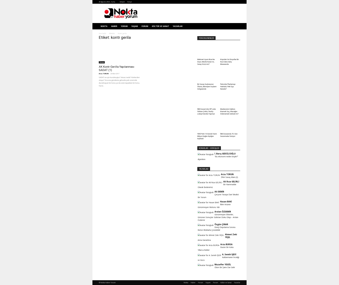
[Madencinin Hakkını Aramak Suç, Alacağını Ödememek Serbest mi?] (230, 100)
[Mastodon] (238, 2)
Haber (114, 26)
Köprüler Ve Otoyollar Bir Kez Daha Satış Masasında (229, 61)
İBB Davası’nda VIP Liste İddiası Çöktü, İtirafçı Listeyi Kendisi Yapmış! (206, 111)
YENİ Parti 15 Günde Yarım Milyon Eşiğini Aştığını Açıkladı (207, 136)
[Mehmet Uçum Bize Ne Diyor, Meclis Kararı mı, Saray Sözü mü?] (207, 50)
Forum (145, 26)
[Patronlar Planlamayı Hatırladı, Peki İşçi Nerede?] (230, 75)
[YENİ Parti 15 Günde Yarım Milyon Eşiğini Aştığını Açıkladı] (207, 125)
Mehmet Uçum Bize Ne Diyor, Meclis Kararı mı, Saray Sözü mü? (206, 61)
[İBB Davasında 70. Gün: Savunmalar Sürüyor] (230, 125)
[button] (237, 26)
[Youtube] (229, 2)
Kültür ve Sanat (160, 26)
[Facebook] (203, 2)
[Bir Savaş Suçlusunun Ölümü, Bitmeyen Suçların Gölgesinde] (207, 75)
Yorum (124, 26)
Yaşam (134, 26)
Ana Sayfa (102, 33)
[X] (221, 2)
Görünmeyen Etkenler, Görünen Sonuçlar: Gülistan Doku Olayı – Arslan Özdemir (218, 217)
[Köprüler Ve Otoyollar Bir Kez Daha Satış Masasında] (230, 50)
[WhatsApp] (225, 2)
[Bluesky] (234, 2)
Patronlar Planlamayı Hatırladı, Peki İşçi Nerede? (227, 86)
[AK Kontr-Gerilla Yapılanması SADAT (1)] (120, 53)
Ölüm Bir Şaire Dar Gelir (225, 267)
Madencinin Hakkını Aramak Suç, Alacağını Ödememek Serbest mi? (229, 111)
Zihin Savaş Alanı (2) (229, 177)
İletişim (122, 2)
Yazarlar (177, 26)
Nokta (104, 26)
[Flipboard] (208, 2)
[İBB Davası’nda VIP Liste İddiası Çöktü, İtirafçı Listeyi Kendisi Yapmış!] (207, 100)
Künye (129, 2)
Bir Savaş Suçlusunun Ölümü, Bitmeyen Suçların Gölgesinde (207, 86)
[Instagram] (212, 2)
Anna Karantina (204, 240)
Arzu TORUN (104, 74)
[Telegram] (216, 2)
